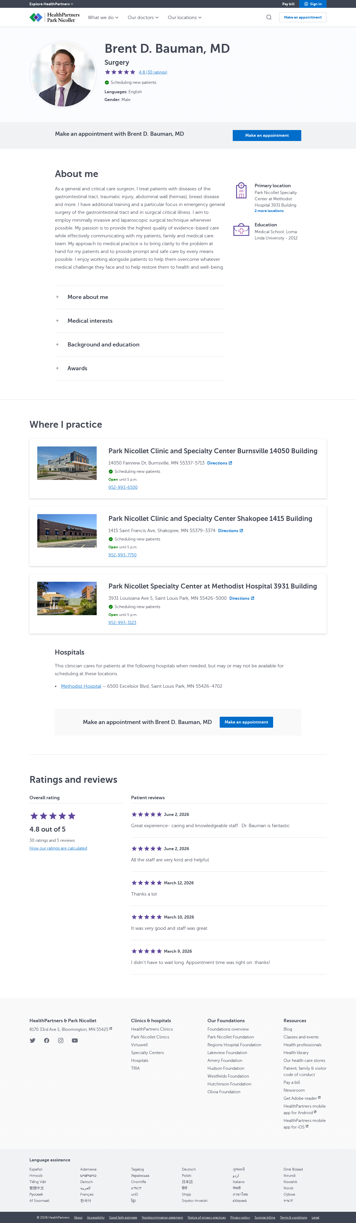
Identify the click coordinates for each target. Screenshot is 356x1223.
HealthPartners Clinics (152, 1029)
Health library (296, 1052)
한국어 (85, 1201)
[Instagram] (61, 1042)
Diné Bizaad (293, 1169)
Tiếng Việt (37, 1182)
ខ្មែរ (133, 1201)
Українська (140, 1176)
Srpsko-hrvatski (194, 1201)
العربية (85, 1188)
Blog (288, 1029)
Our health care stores (304, 1060)
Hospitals (139, 1060)
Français (87, 1194)
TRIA (135, 1068)
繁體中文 (36, 1188)
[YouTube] (75, 1042)
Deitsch (86, 1182)
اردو (236, 1176)
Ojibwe (289, 1194)
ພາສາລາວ (88, 1176)
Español (35, 1169)
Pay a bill (292, 1082)
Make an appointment (267, 135)
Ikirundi (290, 1176)
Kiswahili (290, 1182)
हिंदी (184, 1188)
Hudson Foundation (225, 1068)
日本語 (187, 1182)
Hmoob (35, 1176)
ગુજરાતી (239, 1169)
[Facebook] (47, 1042)
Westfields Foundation (228, 1076)
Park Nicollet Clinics (150, 1037)
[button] (313, 4)
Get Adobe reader (300, 1098)
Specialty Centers (147, 1052)
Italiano (239, 1182)
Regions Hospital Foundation (234, 1045)
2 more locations (269, 211)
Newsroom (294, 1090)
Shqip (186, 1194)
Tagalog (137, 1169)
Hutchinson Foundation (229, 1084)
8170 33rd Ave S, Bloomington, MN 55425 (68, 1029)
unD (134, 1194)
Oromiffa (138, 1182)
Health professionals (303, 1045)
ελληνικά (240, 1201)
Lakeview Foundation (227, 1052)
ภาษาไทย (240, 1194)
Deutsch (189, 1169)
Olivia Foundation (223, 1092)
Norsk (288, 1188)
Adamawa (88, 1169)
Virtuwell (139, 1045)
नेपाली (237, 1188)
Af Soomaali (39, 1201)
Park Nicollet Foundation (230, 1037)
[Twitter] (32, 1042)
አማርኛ (136, 1188)
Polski (186, 1176)
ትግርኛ (288, 1201)
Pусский (36, 1194)
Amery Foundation (224, 1060)
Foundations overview (228, 1029)
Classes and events (301, 1037)
